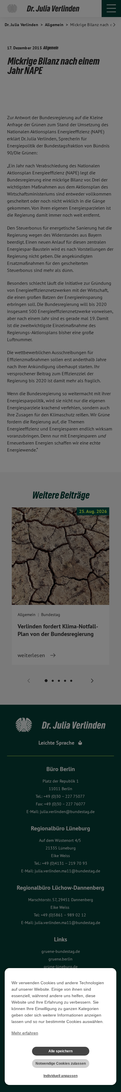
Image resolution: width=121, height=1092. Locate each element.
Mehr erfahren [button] (24, 1033)
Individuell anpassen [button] (60, 1076)
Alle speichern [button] (60, 1051)
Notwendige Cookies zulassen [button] (61, 1063)
